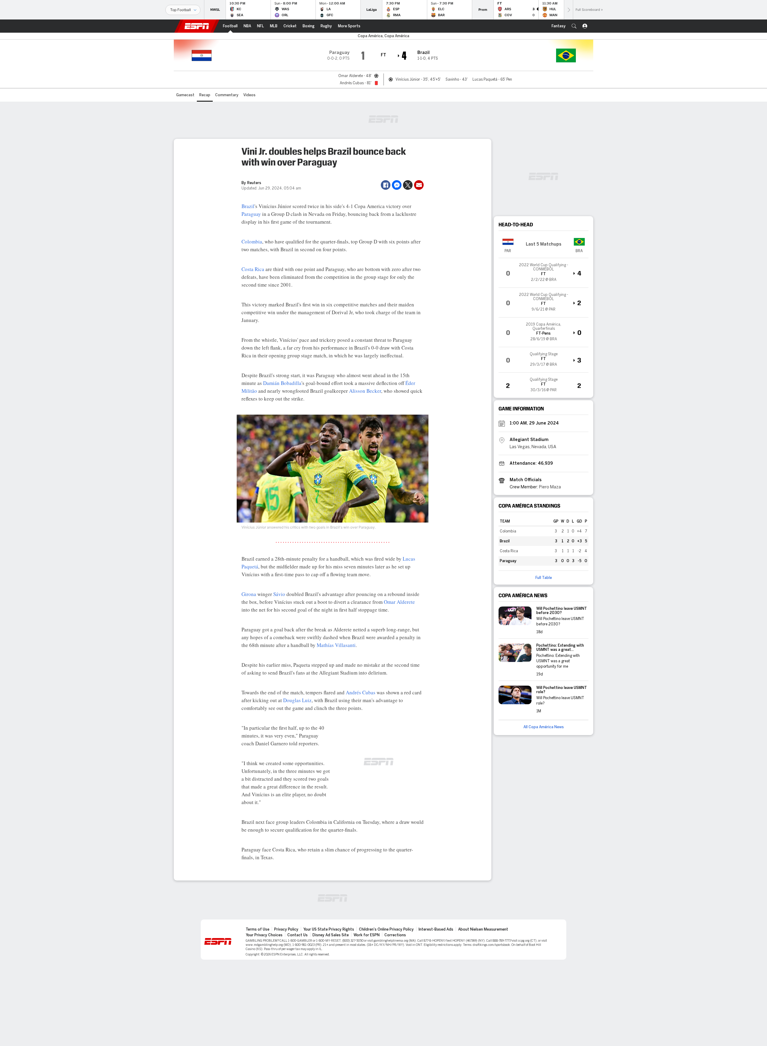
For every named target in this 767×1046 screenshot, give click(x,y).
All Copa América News (543, 727)
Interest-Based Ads (436, 929)
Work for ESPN (367, 935)
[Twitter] (408, 185)
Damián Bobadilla (282, 383)
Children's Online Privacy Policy (386, 929)
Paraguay (251, 213)
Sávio (279, 594)
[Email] (419, 185)
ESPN (197, 26)
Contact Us (297, 935)
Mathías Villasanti (336, 645)
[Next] (568, 9)
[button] (574, 26)
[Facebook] (385, 185)
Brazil (247, 206)
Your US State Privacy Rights (328, 929)
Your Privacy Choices (264, 935)
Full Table (543, 578)
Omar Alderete (399, 601)
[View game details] (543, 273)
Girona (248, 594)
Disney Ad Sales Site (330, 935)
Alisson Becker (365, 390)
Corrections (395, 935)
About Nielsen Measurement (483, 929)
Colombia (251, 241)
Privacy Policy (286, 929)
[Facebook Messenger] (396, 185)
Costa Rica (252, 269)
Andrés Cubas (360, 692)
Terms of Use (257, 929)
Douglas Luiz (297, 700)
